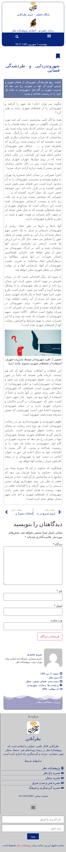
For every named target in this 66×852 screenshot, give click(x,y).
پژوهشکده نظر (24, 845)
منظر (28, 681)
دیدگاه (57, 544)
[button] (49, 36)
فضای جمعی (39, 681)
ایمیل (58, 605)
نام (59, 591)
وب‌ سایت (56, 620)
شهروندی (32, 685)
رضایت (42, 685)
